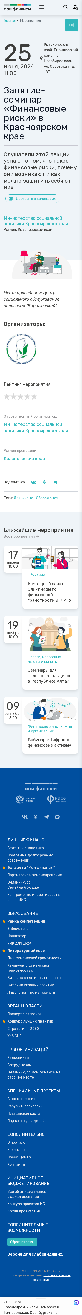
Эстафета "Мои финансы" (31, 867)
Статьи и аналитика (25, 848)
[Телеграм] (46, 816)
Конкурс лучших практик (30, 1021)
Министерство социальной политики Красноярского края (36, 220)
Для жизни (24, 498)
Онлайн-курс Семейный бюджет (24, 885)
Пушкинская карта (23, 1113)
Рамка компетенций (26, 921)
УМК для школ (19, 943)
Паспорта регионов (24, 1014)
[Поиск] (65, 7)
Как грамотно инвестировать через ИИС (33, 897)
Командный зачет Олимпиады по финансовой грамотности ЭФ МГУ (49, 592)
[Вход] (75, 7)
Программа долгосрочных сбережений (30, 857)
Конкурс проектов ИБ (26, 1204)
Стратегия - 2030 (23, 1028)
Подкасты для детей (26, 1121)
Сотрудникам (19, 1065)
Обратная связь (22, 1242)
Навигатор (16, 936)
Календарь (16, 1150)
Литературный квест (27, 950)
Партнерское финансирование (34, 875)
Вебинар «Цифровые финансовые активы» (49, 742)
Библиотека (17, 928)
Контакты (16, 1164)
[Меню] (71, 25)
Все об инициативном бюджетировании (27, 1194)
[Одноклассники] (35, 816)
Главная (10, 21)
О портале (16, 1142)
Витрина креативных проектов (35, 978)
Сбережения (47, 498)
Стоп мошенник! (21, 1099)
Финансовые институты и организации (50, 728)
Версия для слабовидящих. (35, 1254)
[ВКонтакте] (24, 816)
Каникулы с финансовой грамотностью (28, 968)
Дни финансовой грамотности (34, 958)
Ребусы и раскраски (25, 1106)
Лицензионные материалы (31, 992)
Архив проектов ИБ (24, 1211)
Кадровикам (18, 1057)
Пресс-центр (19, 1157)
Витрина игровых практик (30, 985)
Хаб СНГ (14, 1036)
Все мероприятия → (21, 536)
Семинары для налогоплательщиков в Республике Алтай (50, 676)
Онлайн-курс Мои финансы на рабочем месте (34, 1074)
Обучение (36, 575)
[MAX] (57, 816)
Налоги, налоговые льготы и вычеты (44, 659)
